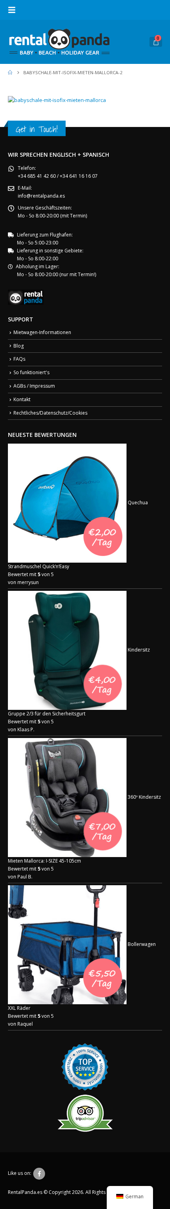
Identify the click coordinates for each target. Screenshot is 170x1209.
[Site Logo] (59, 42)
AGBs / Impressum (34, 385)
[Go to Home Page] (10, 73)
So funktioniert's (31, 372)
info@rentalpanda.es (41, 195)
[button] (14, 10)
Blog (18, 345)
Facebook (39, 1174)
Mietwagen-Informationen (42, 332)
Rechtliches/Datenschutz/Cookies (50, 412)
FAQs (19, 359)
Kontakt (21, 399)
